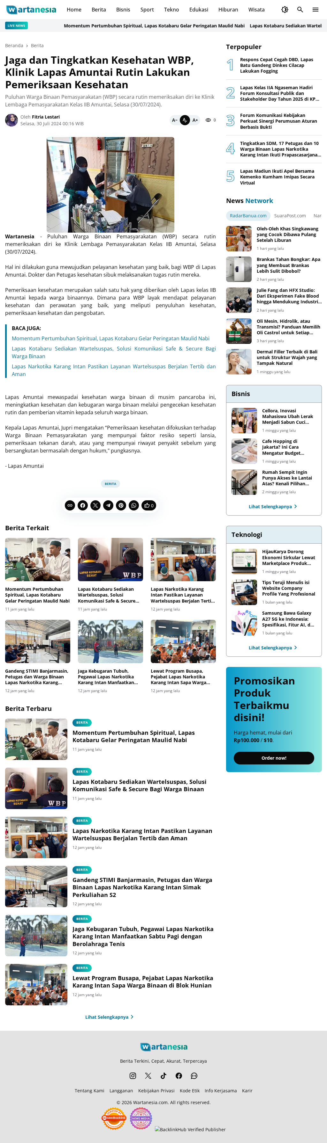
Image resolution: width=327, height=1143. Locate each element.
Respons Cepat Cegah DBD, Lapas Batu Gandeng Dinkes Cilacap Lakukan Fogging (276, 65)
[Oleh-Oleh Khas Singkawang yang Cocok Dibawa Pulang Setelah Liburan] (239, 238)
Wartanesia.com (150, 1102)
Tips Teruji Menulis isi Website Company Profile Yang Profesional (288, 588)
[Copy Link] (70, 505)
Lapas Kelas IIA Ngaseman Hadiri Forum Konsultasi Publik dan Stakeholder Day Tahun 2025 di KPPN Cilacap (281, 93)
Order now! (274, 758)
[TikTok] (163, 1075)
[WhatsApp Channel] (194, 1075)
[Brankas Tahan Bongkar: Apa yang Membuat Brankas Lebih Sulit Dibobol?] (239, 269)
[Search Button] (300, 9)
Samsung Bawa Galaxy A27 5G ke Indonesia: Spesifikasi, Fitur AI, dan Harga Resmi (289, 619)
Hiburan (228, 9)
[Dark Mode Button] (284, 9)
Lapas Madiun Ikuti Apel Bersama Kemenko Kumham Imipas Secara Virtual (277, 176)
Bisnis (123, 9)
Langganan (121, 1091)
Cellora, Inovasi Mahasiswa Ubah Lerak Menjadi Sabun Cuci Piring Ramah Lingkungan (287, 416)
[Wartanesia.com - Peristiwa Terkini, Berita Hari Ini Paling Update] (31, 10)
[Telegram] (108, 505)
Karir (247, 1091)
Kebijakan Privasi (156, 1091)
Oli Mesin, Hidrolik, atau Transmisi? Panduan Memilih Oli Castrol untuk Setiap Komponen (288, 327)
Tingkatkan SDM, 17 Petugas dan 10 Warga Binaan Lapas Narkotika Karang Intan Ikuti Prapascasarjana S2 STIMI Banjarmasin (279, 149)
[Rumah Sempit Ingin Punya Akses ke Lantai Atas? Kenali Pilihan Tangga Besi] (244, 482)
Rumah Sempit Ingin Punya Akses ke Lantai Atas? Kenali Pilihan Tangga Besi (287, 478)
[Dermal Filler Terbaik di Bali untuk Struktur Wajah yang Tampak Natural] (239, 361)
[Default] (185, 120)
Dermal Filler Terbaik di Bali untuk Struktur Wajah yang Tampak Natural (287, 357)
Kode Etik (190, 1091)
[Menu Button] (315, 9)
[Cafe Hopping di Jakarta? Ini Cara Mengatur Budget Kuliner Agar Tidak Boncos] (244, 451)
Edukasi (198, 9)
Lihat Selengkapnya (106, 1017)
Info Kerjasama (221, 1091)
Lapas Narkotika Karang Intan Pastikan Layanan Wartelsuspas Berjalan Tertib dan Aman (182, 595)
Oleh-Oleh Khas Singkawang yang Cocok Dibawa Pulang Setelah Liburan (287, 234)
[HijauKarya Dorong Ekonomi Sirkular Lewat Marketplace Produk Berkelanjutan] (244, 561)
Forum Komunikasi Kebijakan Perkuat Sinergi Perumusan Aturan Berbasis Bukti (278, 121)
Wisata (256, 9)
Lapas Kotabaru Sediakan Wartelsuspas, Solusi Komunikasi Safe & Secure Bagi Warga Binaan (106, 595)
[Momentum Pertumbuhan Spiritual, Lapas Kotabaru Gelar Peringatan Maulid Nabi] (37, 559)
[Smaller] (175, 120)
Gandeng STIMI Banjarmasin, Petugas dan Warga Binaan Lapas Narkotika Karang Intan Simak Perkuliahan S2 (36, 677)
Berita (99, 9)
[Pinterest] (121, 505)
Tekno (171, 9)
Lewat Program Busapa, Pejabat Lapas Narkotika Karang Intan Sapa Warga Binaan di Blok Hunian (178, 677)
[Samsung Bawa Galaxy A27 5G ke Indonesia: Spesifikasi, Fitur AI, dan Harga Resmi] (244, 623)
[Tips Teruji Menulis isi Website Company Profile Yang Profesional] (244, 592)
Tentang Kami (89, 1091)
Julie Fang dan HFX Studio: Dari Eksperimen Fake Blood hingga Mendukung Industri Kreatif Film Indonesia (288, 296)
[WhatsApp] (134, 505)
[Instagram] (132, 1075)
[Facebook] (83, 505)
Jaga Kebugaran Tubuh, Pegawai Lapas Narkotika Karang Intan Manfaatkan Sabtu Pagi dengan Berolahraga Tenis (106, 677)
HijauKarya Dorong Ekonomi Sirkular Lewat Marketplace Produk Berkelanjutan (288, 557)
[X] (95, 505)
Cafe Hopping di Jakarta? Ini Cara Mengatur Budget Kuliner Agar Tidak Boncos (282, 447)
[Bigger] (195, 120)
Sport (147, 9)
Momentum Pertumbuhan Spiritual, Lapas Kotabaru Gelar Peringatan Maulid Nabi (133, 26)
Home (74, 9)
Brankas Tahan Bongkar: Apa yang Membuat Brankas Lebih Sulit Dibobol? (288, 265)
